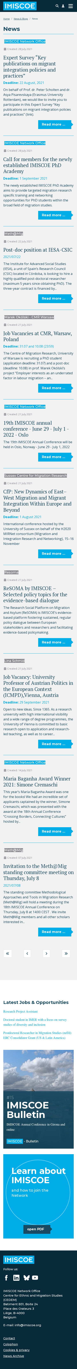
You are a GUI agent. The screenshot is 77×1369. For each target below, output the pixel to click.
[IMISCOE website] (18, 1259)
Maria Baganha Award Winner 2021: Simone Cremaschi (36, 781)
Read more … (53, 124)
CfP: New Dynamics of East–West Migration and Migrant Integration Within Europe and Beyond (37, 500)
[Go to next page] (46, 953)
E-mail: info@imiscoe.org (22, 1325)
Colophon (10, 1344)
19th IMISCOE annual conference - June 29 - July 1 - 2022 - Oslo (36, 428)
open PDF (35, 1229)
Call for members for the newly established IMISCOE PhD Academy (37, 165)
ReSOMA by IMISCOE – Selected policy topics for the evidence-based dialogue (35, 594)
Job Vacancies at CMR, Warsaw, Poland (37, 336)
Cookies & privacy (16, 1350)
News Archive (13, 1356)
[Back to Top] (70, 1361)
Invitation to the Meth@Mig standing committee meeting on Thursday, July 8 (38, 872)
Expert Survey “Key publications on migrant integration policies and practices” (29, 66)
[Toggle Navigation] (70, 6)
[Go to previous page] (27, 953)
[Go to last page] (66, 953)
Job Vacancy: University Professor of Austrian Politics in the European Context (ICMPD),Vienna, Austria (38, 685)
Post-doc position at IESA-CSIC (37, 249)
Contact (9, 1338)
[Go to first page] (7, 953)
